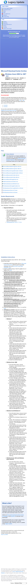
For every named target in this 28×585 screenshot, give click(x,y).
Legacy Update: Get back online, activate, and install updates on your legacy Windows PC (14, 2)
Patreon (23, 36)
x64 (20, 100)
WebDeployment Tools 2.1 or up (14, 222)
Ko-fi (13, 36)
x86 (23, 100)
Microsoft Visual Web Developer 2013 (13, 266)
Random (13, 516)
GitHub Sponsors (17, 36)
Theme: (12, 583)
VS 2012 (5, 106)
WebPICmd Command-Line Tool (8, 110)
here (11, 270)
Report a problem (4, 534)
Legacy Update (8, 523)
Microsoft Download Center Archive (14, 71)
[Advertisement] (14, 53)
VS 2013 (5, 105)
